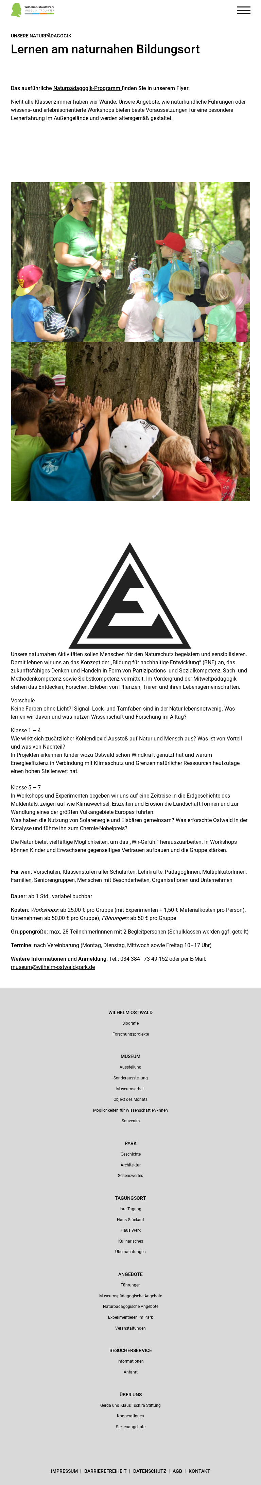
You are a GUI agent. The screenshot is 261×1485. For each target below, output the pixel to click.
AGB (178, 1471)
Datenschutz (150, 1471)
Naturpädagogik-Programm (87, 88)
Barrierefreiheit (106, 1471)
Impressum (65, 1471)
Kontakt (199, 1471)
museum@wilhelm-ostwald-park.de (53, 967)
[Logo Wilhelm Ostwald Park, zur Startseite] (32, 11)
